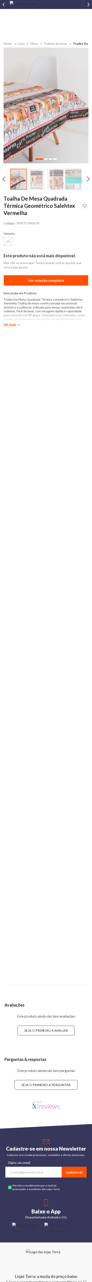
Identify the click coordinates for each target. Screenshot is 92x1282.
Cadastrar (74, 1172)
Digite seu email (19, 1162)
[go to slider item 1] (37, 179)
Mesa (34, 43)
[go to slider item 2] (55, 179)
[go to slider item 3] (73, 179)
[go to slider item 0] (18, 179)
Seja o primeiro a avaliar (46, 1030)
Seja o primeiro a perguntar (46, 1085)
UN (8, 241)
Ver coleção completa (46, 280)
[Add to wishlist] (84, 206)
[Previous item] (3, 4)
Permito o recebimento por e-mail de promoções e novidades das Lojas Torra (36, 1187)
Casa (21, 43)
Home (8, 43)
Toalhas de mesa (55, 43)
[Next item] (88, 4)
